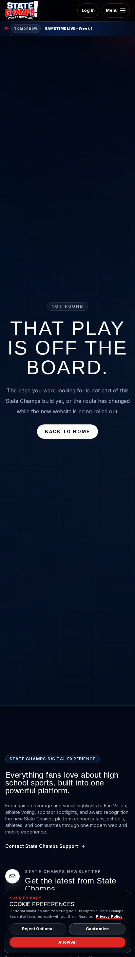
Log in (88, 10)
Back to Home (67, 431)
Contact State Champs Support (41, 846)
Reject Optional (38, 928)
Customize (97, 928)
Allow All (67, 942)
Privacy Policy (109, 916)
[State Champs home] (24, 10)
